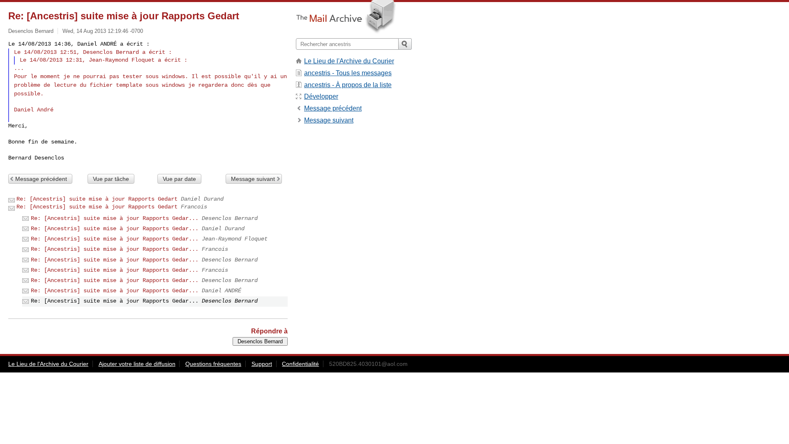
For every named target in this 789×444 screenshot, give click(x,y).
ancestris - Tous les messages (348, 72)
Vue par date (179, 179)
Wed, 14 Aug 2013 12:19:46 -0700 (102, 31)
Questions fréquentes (213, 364)
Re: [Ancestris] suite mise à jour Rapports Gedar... (114, 218)
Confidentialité (300, 364)
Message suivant (253, 179)
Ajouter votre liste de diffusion (137, 364)
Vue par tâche (111, 179)
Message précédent (41, 179)
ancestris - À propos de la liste (348, 84)
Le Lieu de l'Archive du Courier (349, 61)
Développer (321, 96)
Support (261, 364)
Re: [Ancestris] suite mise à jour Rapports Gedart (97, 199)
